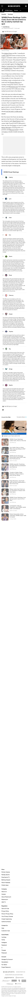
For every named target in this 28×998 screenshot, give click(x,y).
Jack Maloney (6, 26)
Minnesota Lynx (13, 87)
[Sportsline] (20, 977)
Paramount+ (4, 899)
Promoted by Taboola (21, 417)
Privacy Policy (5, 911)
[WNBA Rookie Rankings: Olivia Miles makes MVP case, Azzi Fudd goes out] (5, 458)
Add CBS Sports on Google (10, 31)
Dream (14, 125)
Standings (10, 14)
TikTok (3, 940)
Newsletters (4, 962)
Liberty (11, 177)
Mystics (11, 331)
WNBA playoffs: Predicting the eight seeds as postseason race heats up (18, 465)
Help (2, 928)
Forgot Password (6, 967)
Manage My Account (7, 959)
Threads (3, 950)
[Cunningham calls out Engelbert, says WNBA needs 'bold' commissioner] (5, 508)
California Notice (6, 921)
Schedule (3, 14)
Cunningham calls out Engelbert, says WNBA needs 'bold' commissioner (18, 507)
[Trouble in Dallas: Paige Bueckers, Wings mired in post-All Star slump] (5, 475)
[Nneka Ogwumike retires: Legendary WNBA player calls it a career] (5, 517)
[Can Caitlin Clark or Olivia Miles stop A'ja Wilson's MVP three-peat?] (5, 450)
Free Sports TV (5, 877)
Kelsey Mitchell (6, 128)
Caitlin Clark (5, 55)
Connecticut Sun (11, 66)
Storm (10, 256)
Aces (10, 217)
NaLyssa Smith (13, 130)
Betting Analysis (5, 880)
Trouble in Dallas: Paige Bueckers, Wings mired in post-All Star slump (17, 474)
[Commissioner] (16, 980)
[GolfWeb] (18, 984)
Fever (10, 275)
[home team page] (6, 177)
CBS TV (3, 902)
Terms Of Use (5, 908)
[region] (14, 428)
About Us (4, 891)
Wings (10, 369)
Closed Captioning (6, 919)
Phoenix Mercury (15, 82)
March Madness (5, 882)
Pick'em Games (5, 872)
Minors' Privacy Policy (7, 914)
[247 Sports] (9, 977)
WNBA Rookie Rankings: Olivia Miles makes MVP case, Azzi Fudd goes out (18, 457)
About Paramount (6, 897)
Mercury (11, 295)
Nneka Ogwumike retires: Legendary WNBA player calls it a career (18, 515)
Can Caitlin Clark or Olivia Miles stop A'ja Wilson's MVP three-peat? (17, 449)
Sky (10, 349)
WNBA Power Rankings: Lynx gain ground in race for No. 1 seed (18, 499)
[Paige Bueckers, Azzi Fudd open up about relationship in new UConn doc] (5, 483)
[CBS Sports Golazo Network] (14, 974)
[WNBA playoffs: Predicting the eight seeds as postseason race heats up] (5, 467)
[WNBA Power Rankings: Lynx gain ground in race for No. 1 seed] (5, 500)
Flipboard (4, 953)
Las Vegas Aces (21, 66)
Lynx (10, 199)
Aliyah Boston (16, 121)
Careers (3, 894)
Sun (10, 235)
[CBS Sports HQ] (20, 972)
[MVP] (24, 980)
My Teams (4, 964)
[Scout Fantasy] (10, 983)
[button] (2, 6)
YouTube (3, 937)
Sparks (11, 385)
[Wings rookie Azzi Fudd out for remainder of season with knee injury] (5, 492)
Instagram (4, 942)
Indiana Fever (8, 53)
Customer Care (5, 931)
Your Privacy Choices (7, 916)
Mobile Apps (4, 885)
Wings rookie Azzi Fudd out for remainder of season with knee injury (17, 490)
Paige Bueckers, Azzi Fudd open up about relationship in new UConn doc (17, 482)
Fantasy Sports (5, 874)
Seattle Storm (8, 68)
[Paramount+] (6, 980)
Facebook (4, 945)
